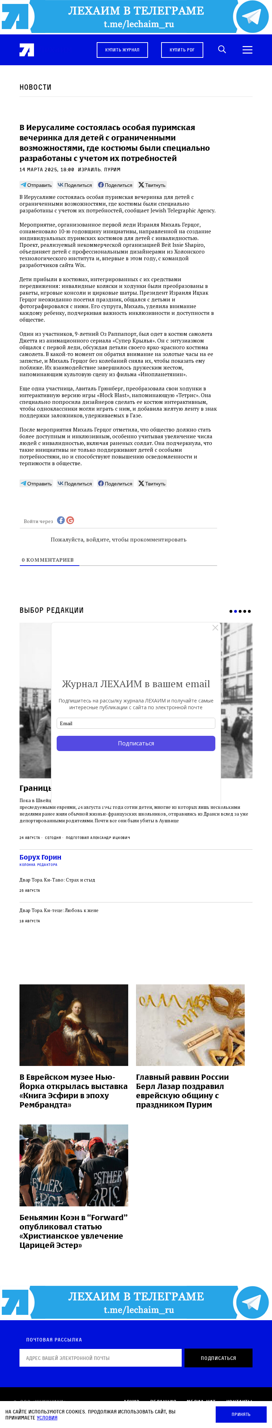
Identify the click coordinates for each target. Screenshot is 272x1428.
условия (47, 1418)
